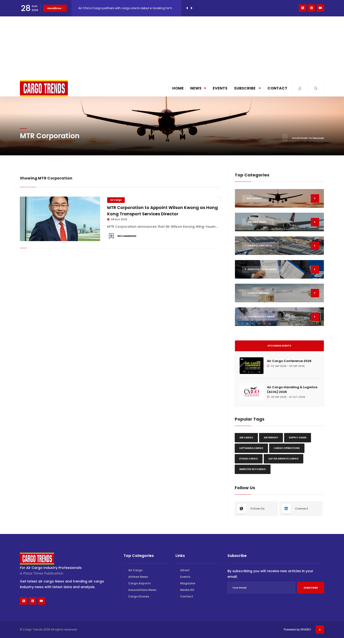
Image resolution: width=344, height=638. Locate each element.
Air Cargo (116, 200)
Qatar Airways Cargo (283, 458)
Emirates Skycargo (252, 469)
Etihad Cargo (248, 458)
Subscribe (245, 88)
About (185, 570)
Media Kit (187, 590)
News (195, 88)
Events (220, 88)
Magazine (187, 583)
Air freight (271, 437)
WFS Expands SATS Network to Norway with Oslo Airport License (122, 13)
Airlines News (138, 577)
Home (178, 88)
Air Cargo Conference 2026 (289, 361)
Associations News (142, 590)
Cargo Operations (287, 448)
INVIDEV (306, 629)
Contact (277, 88)
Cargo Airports (139, 583)
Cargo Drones (138, 596)
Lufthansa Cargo (251, 448)
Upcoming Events (279, 345)
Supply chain (297, 437)
